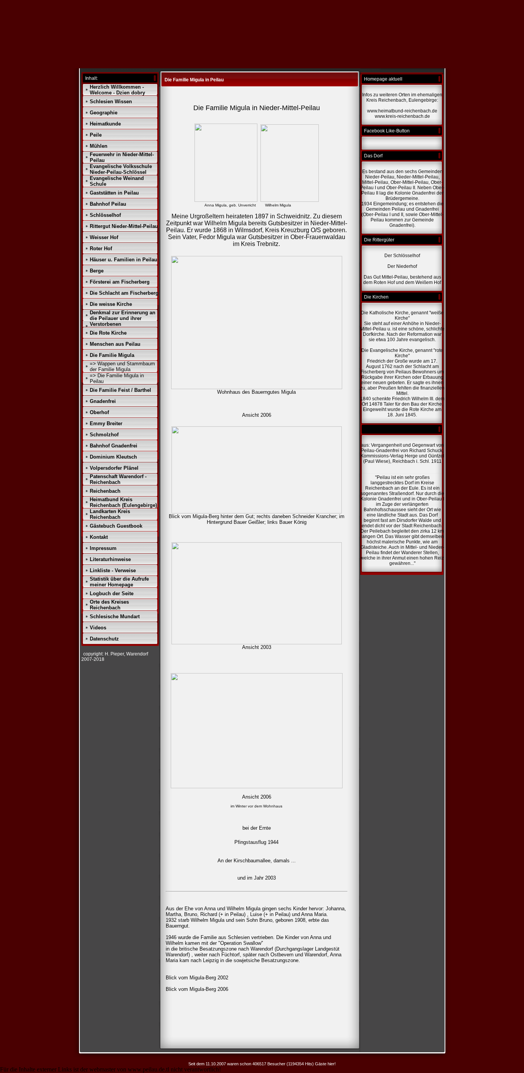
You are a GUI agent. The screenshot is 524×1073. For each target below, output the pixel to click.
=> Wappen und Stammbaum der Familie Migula (122, 366)
